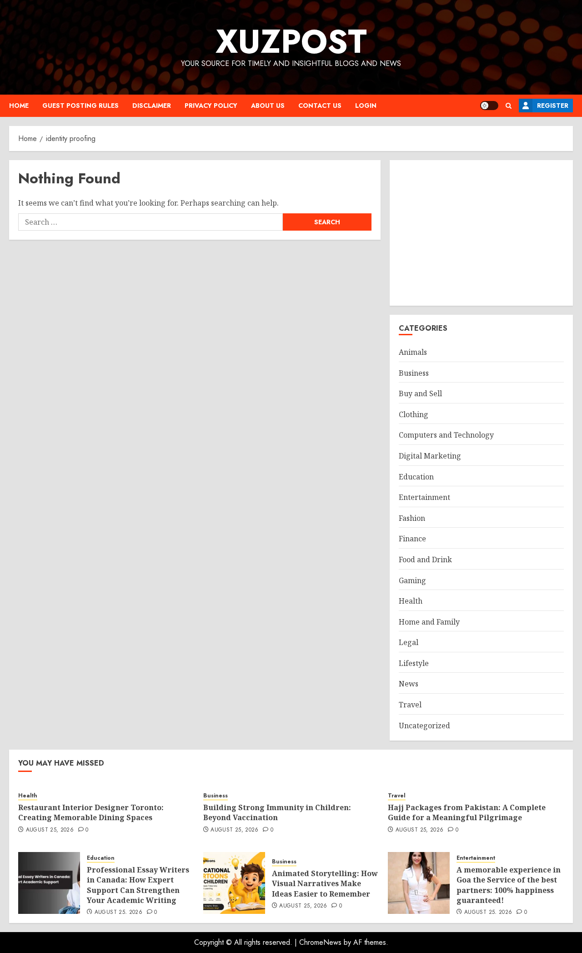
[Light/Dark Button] (489, 105)
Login (365, 105)
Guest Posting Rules (80, 105)
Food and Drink (425, 560)
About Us (268, 105)
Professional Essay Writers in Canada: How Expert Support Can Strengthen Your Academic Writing (138, 885)
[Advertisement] (481, 233)
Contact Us (319, 105)
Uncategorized (424, 726)
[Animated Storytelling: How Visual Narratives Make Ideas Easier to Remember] (234, 883)
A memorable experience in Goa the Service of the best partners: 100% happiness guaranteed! (509, 885)
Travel (410, 705)
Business (414, 373)
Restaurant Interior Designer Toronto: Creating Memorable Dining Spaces (91, 812)
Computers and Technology (446, 435)
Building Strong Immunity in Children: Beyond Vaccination (277, 812)
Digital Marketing (430, 456)
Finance (412, 539)
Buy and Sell (420, 393)
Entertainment (424, 497)
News (408, 684)
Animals (413, 352)
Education (416, 477)
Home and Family (429, 622)
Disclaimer (151, 105)
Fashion (412, 518)
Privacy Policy (211, 105)
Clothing (413, 414)
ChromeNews (320, 942)
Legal (408, 642)
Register (552, 105)
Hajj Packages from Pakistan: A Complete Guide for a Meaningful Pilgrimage (467, 812)
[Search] (508, 106)
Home (19, 105)
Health (410, 601)
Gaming (412, 580)
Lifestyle (414, 663)
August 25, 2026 (50, 830)
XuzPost (291, 41)
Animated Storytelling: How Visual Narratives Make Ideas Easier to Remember (325, 883)
